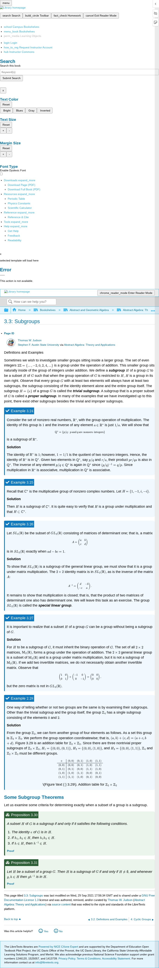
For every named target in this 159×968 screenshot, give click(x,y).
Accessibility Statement (116, 958)
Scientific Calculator (20, 207)
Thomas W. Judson (29, 340)
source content (61, 904)
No (61, 931)
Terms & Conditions (89, 958)
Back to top (11, 919)
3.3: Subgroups (33, 895)
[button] (14, 235)
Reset (6, 104)
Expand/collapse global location (153, 309)
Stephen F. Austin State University (38, 344)
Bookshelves (47, 310)
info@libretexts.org (46, 962)
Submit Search (12, 78)
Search (10, 302)
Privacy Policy (67, 958)
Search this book (10, 65)
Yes (46, 931)
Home (21, 310)
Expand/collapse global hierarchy (8, 310)
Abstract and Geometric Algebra (89, 310)
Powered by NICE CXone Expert (59, 946)
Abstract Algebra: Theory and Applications (89, 344)
